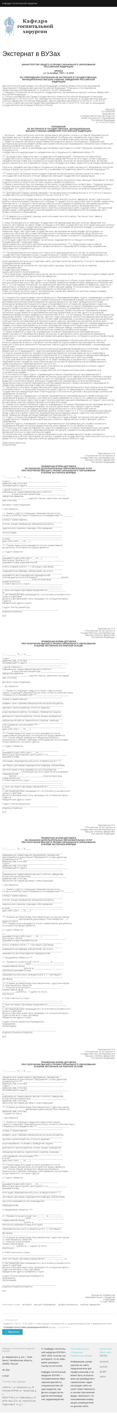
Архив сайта (106, 1348)
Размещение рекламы (81, 1355)
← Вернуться (12, 1331)
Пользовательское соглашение (80, 1350)
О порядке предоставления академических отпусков (29, 1327)
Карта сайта (105, 1352)
